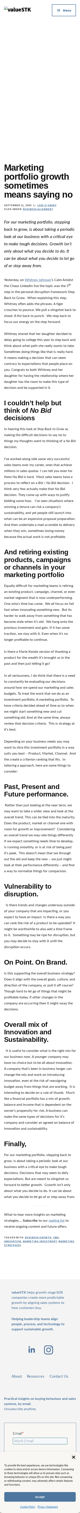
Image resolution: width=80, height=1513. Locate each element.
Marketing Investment (40, 1241)
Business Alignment (38, 209)
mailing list (57, 1220)
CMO (56, 1237)
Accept (40, 1497)
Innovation (12, 1241)
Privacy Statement (48, 1507)
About (17, 1376)
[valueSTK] (17, 9)
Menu (67, 10)
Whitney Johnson (38, 280)
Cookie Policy (27, 1507)
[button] (73, 1457)
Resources (35, 1376)
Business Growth (38, 1237)
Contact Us (58, 1376)
